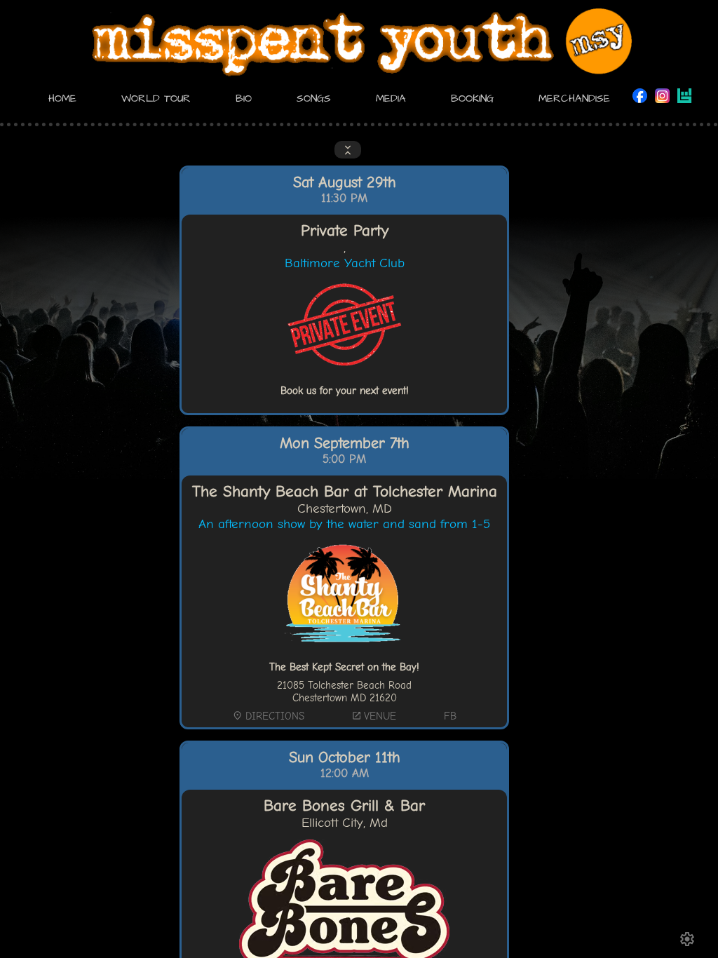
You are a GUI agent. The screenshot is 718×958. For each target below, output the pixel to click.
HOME (62, 98)
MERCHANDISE (574, 98)
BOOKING (472, 98)
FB (450, 716)
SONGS (314, 98)
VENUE (373, 716)
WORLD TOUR (156, 98)
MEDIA (391, 98)
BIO (244, 98)
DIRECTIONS (268, 716)
